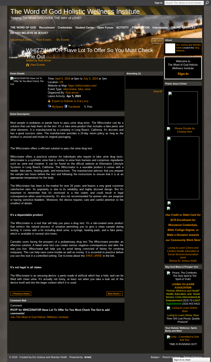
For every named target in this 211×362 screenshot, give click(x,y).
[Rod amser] (16, 59)
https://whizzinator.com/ (82, 85)
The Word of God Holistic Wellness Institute (75, 11)
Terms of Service (192, 357)
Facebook (74, 106)
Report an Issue (171, 357)
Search (207, 3)
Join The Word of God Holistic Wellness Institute (39, 317)
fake (80, 89)
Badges (155, 357)
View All (157, 91)
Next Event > (114, 293)
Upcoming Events (21, 39)
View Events (37, 64)
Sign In (158, 2)
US (61, 82)
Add (159, 40)
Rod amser (44, 60)
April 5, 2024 (62, 78)
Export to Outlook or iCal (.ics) (70, 101)
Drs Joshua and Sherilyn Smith (49, 357)
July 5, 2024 (90, 78)
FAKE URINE (94, 255)
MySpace (57, 106)
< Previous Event (21, 293)
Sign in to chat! (182, 359)
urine (87, 89)
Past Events (43, 39)
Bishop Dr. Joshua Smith (183, 260)
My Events (62, 39)
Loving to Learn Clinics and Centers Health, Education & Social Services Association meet (183, 252)
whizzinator (69, 89)
